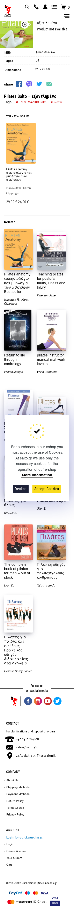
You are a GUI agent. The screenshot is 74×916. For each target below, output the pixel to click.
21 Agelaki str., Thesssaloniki (36, 756)
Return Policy (15, 801)
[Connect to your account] (44, 7)
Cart (9, 864)
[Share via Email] (49, 84)
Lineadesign (50, 883)
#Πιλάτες (56, 102)
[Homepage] (8, 11)
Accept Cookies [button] (46, 489)
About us (12, 780)
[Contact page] (35, 7)
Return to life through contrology (14, 359)
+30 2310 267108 (27, 739)
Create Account (16, 851)
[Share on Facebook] (19, 84)
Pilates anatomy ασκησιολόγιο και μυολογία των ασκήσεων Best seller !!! (17, 282)
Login (10, 844)
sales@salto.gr (26, 747)
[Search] (26, 7)
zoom (25, 24)
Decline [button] (21, 489)
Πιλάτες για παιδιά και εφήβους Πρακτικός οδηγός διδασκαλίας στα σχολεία (16, 649)
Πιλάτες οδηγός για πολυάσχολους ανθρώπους (51, 571)
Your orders (14, 858)
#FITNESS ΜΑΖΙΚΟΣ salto (30, 102)
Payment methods (18, 794)
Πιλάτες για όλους (15, 502)
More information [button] (37, 475)
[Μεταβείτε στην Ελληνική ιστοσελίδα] (54, 7)
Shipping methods (18, 787)
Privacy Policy (15, 814)
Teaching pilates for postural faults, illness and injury (51, 280)
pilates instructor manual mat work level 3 (51, 359)
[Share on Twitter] (39, 84)
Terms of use (15, 808)
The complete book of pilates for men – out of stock (17, 571)
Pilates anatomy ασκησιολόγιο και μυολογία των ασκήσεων (19, 174)
